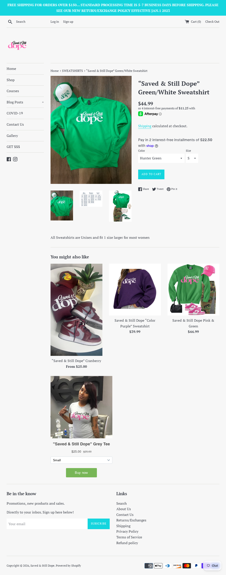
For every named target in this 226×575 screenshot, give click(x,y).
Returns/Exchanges (131, 520)
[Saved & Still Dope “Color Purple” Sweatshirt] (135, 290)
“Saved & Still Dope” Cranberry (76, 360)
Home (11, 68)
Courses (13, 90)
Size (188, 151)
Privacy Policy (127, 531)
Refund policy (127, 542)
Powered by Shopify (68, 566)
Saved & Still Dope (42, 566)
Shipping (144, 126)
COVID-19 (15, 113)
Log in (55, 21)
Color (141, 151)
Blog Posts (25, 102)
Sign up (68, 21)
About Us (123, 508)
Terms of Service (129, 537)
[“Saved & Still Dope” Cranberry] (76, 310)
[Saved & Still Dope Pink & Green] (193, 290)
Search (121, 503)
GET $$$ (13, 146)
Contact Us (15, 124)
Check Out (212, 21)
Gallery (12, 135)
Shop (11, 79)
